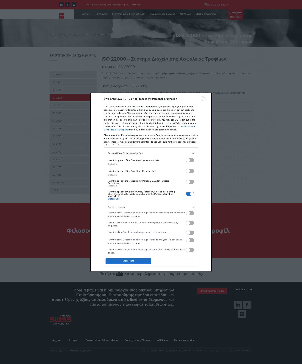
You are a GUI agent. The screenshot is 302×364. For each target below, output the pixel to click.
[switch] (190, 160)
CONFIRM (128, 261)
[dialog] (151, 182)
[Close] (205, 99)
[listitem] (151, 153)
